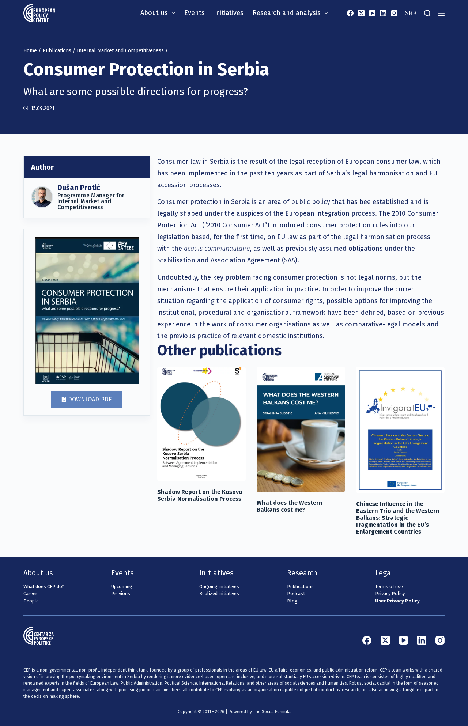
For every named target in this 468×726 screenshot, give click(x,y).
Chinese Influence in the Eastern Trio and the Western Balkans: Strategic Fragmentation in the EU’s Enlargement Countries (397, 518)
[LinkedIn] (383, 13)
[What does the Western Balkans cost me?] (301, 429)
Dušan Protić (78, 187)
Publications (56, 51)
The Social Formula (272, 711)
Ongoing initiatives (219, 586)
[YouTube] (372, 13)
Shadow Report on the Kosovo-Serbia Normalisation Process (201, 495)
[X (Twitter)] (361, 13)
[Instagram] (394, 13)
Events (194, 13)
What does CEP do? (43, 586)
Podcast (296, 593)
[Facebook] (350, 13)
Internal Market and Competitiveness (120, 51)
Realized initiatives (219, 593)
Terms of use (389, 586)
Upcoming (121, 586)
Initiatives (229, 13)
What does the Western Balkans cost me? (289, 506)
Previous (120, 593)
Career (30, 593)
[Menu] (441, 13)
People (31, 601)
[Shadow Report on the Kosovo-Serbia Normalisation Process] (201, 424)
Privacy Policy (390, 593)
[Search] (427, 13)
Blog (292, 601)
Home (30, 51)
